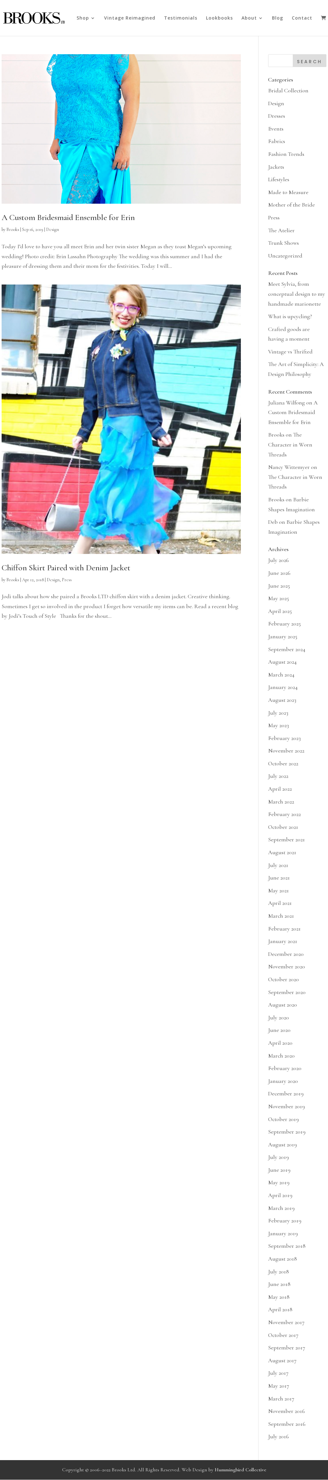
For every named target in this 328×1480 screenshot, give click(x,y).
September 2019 (287, 1131)
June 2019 (279, 1169)
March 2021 (281, 915)
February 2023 (284, 738)
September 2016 (287, 1423)
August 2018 (282, 1258)
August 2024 (282, 661)
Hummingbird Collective (240, 1470)
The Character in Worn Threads (290, 444)
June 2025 (279, 585)
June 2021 (279, 877)
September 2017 (286, 1347)
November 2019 (286, 1106)
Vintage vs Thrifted (290, 351)
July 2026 (278, 560)
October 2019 (283, 1119)
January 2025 (282, 636)
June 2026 (279, 572)
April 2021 (280, 902)
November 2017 (286, 1322)
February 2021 (284, 928)
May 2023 (278, 725)
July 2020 (278, 1017)
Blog (277, 18)
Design (52, 229)
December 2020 (286, 953)
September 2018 (287, 1245)
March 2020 (281, 1055)
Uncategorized (285, 255)
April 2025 (280, 611)
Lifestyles (278, 179)
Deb (273, 521)
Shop (83, 18)
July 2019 (278, 1157)
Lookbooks (219, 18)
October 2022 (283, 763)
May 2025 (278, 598)
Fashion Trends (286, 153)
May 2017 (278, 1385)
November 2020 (286, 966)
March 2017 (281, 1398)
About (249, 18)
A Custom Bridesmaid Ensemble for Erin (68, 217)
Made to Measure (288, 192)
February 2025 (284, 623)
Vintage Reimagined (129, 18)
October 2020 (283, 979)
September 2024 (286, 649)
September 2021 (286, 839)
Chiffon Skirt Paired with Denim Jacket (66, 568)
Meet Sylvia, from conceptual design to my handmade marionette (296, 293)
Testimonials (180, 18)
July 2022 (278, 775)
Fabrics (276, 141)
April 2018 (280, 1309)
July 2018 (278, 1271)
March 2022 (281, 801)
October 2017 (283, 1335)
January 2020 (283, 1080)
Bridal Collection (288, 90)
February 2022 (284, 814)
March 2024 (281, 674)
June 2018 (279, 1284)
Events (275, 128)
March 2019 (281, 1208)
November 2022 (286, 750)
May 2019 (279, 1182)
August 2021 (282, 852)
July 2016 (278, 1436)
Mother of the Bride (291, 204)
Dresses (276, 115)
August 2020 (282, 1004)
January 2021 (282, 941)
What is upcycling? (290, 316)
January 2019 (283, 1233)
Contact (302, 18)
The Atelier (281, 230)
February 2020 (284, 1068)
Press (67, 580)
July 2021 (278, 865)
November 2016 (286, 1411)
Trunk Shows (283, 242)
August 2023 (282, 699)
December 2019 (286, 1093)
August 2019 (282, 1144)
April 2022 (280, 788)
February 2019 (284, 1220)
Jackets (276, 166)
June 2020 (279, 1029)
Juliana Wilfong (286, 402)
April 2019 (280, 1195)
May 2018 (279, 1296)
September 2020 (287, 992)
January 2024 (283, 687)
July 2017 (278, 1372)
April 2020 (280, 1042)
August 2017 (282, 1360)
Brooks (12, 229)
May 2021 (278, 890)
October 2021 (283, 826)
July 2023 (278, 712)
